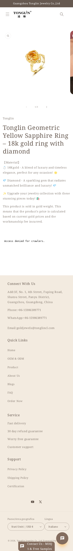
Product (12, 367)
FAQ (10, 392)
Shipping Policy (17, 477)
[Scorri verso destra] (46, 107)
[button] (7, 14)
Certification (15, 486)
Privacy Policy (16, 469)
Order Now (14, 401)
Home (11, 350)
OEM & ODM (15, 358)
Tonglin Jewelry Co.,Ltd (29, 540)
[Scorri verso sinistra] (26, 107)
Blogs (11, 384)
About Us (13, 375)
